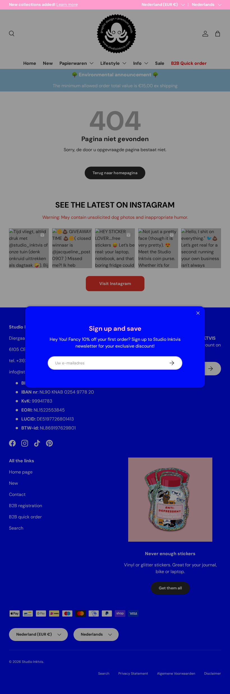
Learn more (67, 4)
